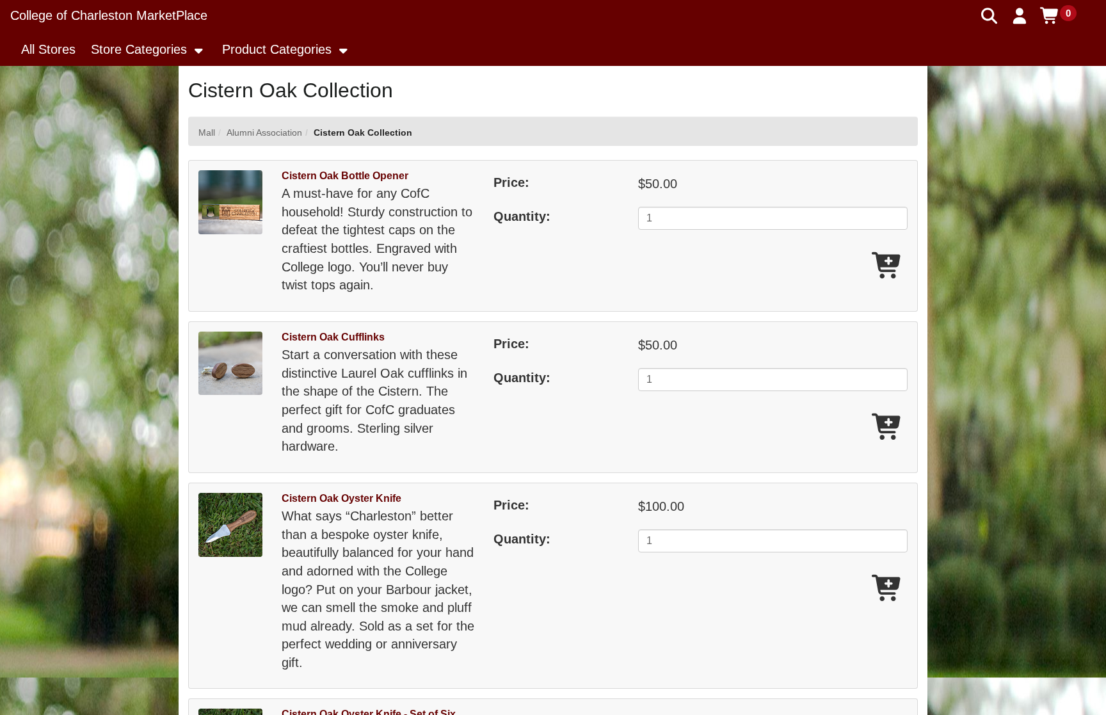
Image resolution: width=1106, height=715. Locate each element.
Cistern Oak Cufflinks (333, 337)
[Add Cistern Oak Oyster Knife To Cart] (888, 589)
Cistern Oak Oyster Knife (341, 498)
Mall (206, 132)
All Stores (48, 49)
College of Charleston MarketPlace (108, 15)
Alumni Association (264, 132)
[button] (1020, 16)
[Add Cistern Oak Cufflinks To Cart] (888, 428)
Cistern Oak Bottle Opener (345, 175)
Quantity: (521, 216)
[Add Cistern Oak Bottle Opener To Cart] (888, 266)
